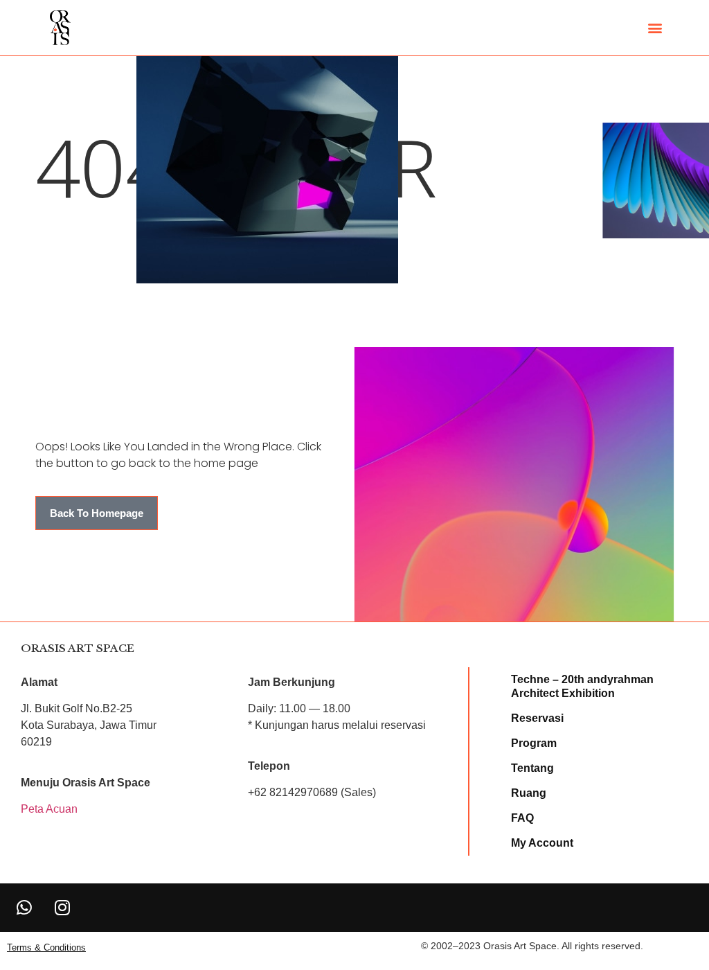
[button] (654, 28)
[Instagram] (62, 907)
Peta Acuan (49, 809)
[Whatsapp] (24, 907)
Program (534, 743)
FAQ (522, 818)
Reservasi (537, 718)
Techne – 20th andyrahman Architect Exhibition (582, 686)
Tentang (532, 768)
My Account (542, 843)
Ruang (528, 793)
